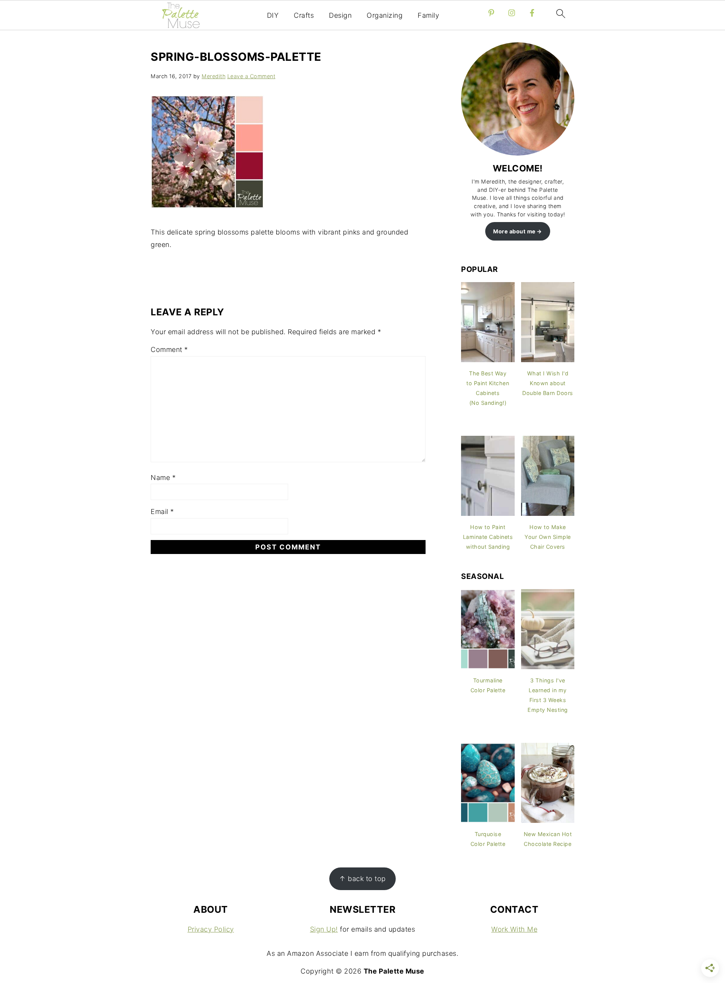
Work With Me (514, 929)
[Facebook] (532, 13)
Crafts (304, 15)
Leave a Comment (251, 76)
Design (340, 15)
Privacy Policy (211, 929)
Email (162, 511)
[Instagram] (511, 13)
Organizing (385, 15)
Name (163, 477)
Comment (169, 349)
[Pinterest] (491, 13)
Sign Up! (324, 929)
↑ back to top (362, 879)
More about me (514, 231)
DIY (273, 15)
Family (428, 15)
